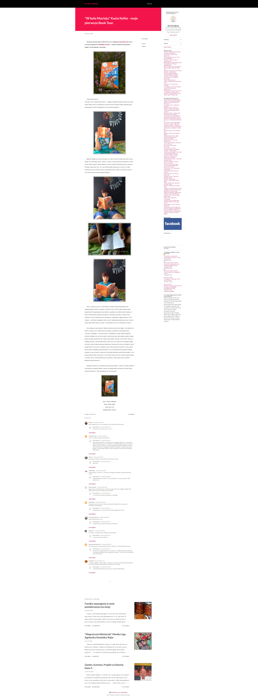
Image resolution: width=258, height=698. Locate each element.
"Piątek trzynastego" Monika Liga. (172, 192)
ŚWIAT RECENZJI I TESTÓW (171, 262)
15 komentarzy (96, 625)
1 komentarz (95, 656)
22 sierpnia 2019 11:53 (105, 440)
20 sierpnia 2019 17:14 (99, 560)
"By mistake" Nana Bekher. (170, 114)
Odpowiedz (92, 432)
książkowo (144, 46)
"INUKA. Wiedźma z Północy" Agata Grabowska (171, 162)
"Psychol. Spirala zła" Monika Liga (172, 211)
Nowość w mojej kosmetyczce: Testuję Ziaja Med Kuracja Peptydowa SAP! (172, 265)
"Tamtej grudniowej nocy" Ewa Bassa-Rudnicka (172, 57)
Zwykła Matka (92, 470)
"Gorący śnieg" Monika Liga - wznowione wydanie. (171, 166)
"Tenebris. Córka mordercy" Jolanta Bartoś (171, 60)
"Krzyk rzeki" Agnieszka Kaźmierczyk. (170, 88)
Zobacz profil (173, 35)
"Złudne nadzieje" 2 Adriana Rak (172, 113)
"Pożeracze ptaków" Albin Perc (172, 123)
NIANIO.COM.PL (168, 277)
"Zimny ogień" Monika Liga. (171, 94)
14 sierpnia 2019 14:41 (101, 470)
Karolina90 (91, 560)
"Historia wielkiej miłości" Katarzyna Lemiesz (170, 138)
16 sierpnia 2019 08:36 (104, 517)
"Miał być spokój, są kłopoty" (171, 107)
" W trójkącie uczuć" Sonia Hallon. (172, 86)
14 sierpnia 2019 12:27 (98, 457)
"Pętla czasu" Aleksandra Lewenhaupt (170, 198)
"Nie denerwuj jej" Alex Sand (171, 164)
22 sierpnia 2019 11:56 (105, 535)
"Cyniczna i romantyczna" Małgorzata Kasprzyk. (170, 156)
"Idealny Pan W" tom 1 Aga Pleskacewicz (170, 140)
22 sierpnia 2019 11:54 (105, 476)
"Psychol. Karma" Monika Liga (171, 200)
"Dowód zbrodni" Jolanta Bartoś (172, 99)
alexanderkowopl (92, 436)
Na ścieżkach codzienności (170, 256)
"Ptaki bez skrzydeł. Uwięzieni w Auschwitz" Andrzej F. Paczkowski (172, 125)
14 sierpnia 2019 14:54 (102, 487)
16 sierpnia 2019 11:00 (106, 544)
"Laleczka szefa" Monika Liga (171, 193)
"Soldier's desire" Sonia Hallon (171, 109)
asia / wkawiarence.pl (93, 517)
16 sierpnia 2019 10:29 (100, 530)
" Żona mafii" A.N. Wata (170, 148)
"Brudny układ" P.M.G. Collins (171, 136)
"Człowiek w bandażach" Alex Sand (172, 188)
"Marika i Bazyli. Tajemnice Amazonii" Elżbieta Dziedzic (171, 74)
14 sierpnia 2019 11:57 (102, 436)
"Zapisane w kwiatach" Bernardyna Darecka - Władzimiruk (173, 71)
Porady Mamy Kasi (123, 42)
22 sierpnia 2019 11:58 (105, 566)
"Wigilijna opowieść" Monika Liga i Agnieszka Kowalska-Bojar (172, 190)
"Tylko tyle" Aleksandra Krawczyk (172, 118)
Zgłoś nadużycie (167, 47)
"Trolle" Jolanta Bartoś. (170, 80)
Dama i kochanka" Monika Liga (171, 209)
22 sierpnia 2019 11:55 (105, 508)
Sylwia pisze (91, 530)
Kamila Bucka (92, 502)
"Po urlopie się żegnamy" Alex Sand (173, 152)
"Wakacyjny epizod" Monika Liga (172, 207)
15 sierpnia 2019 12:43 (100, 502)
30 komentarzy (96, 686)
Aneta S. (90, 457)
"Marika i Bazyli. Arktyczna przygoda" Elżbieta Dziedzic (171, 154)
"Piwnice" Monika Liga (169, 179)
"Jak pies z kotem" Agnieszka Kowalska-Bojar (171, 177)
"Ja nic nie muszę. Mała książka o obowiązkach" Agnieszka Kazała (172, 116)
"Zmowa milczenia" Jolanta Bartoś (172, 66)
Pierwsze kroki (167, 284)
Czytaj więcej (125, 625)
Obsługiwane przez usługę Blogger (119, 692)
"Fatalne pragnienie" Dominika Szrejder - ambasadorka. (171, 150)
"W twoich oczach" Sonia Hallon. (172, 122)
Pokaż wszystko (169, 291)
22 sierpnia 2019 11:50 (105, 427)
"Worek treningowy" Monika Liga (172, 208)
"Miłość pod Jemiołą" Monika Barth (173, 62)
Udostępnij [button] (145, 38)
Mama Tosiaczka (92, 487)
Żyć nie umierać (91, 4)
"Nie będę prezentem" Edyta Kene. (173, 90)
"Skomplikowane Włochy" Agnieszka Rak (170, 64)
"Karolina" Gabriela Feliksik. (171, 76)
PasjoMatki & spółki (104, 44)
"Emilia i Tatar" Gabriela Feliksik (172, 101)
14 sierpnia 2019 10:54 (98, 422)
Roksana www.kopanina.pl (94, 544)
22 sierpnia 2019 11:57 (105, 548)
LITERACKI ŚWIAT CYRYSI (171, 271)
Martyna (91, 422)
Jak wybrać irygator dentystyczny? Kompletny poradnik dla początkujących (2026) (173, 287)
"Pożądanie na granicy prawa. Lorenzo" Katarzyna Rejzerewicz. (172, 92)
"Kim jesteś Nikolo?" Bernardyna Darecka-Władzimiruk (172, 52)
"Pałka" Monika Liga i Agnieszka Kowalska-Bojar (172, 183)
